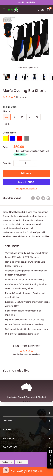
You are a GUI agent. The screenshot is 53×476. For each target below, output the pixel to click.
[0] (48, 9)
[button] (9, 97)
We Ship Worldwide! (26, 2)
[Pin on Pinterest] (38, 198)
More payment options (26, 188)
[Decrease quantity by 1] (16, 163)
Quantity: (7, 163)
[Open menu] (4, 9)
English (4, 462)
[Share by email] (48, 198)
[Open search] (37, 9)
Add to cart (26, 173)
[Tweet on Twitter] (43, 198)
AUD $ (19, 462)
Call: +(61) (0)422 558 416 (27, 471)
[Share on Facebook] (33, 198)
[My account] (42, 9)
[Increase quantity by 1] (34, 163)
